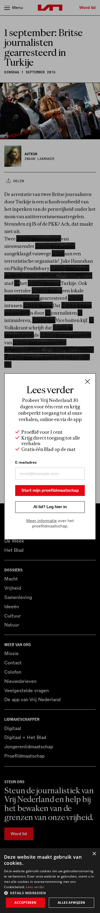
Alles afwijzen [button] (71, 902)
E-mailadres (26, 462)
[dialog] (50, 880)
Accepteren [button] (25, 902)
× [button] (94, 854)
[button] (50, 893)
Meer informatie (41, 520)
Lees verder (35, 887)
